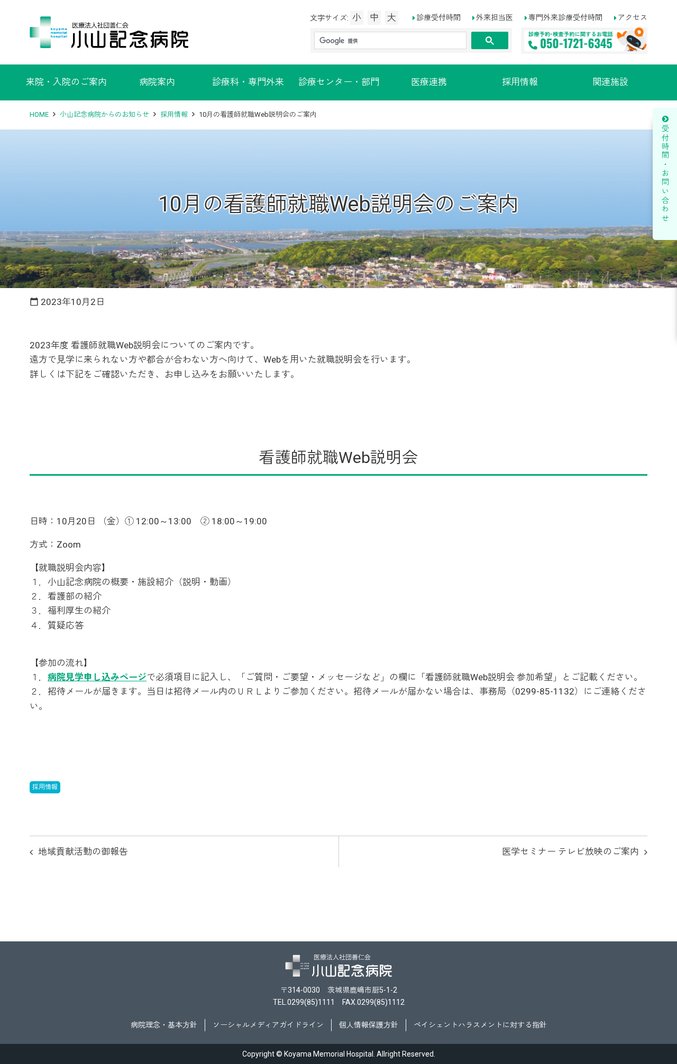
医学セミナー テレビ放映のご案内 (570, 851)
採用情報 (174, 114)
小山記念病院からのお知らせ (104, 114)
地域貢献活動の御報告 (83, 851)
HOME (39, 114)
